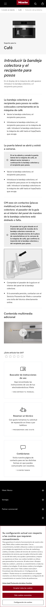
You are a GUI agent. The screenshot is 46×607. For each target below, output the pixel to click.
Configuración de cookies (23, 602)
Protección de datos (18, 583)
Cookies (29, 583)
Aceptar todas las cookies (23, 588)
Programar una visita (23, 430)
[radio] (6, 356)
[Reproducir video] (23, 333)
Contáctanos (23, 470)
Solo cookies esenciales (23, 595)
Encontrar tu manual (23, 392)
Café (20, 10)
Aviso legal (6, 583)
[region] (23, 566)
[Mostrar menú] (5, 3)
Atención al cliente (8, 10)
